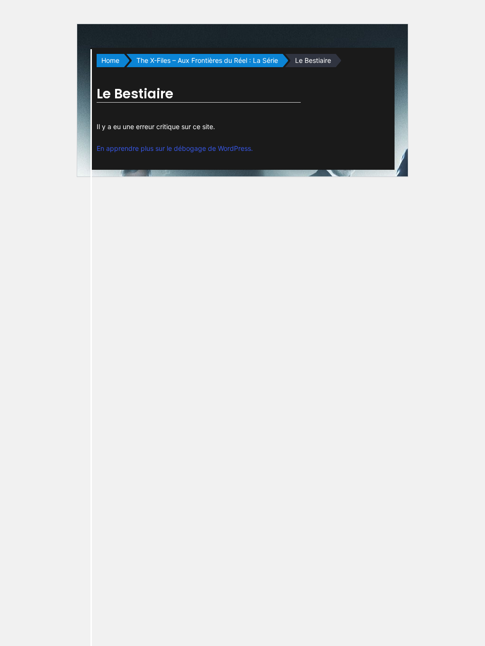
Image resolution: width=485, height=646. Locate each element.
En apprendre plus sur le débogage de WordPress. (175, 148)
